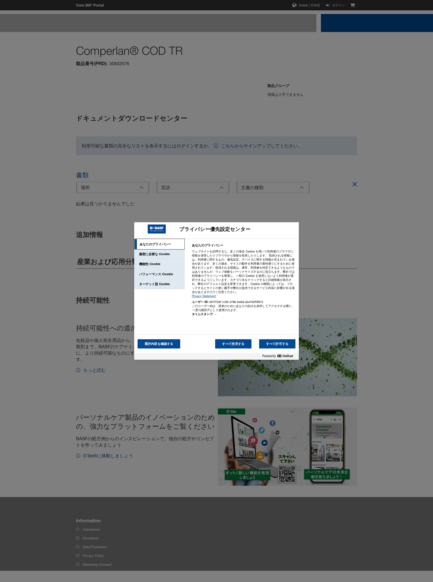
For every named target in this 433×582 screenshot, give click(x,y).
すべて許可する (277, 344)
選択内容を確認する (159, 344)
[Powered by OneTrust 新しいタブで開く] (279, 357)
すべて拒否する (233, 344)
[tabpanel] (243, 282)
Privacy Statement (204, 296)
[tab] (159, 244)
